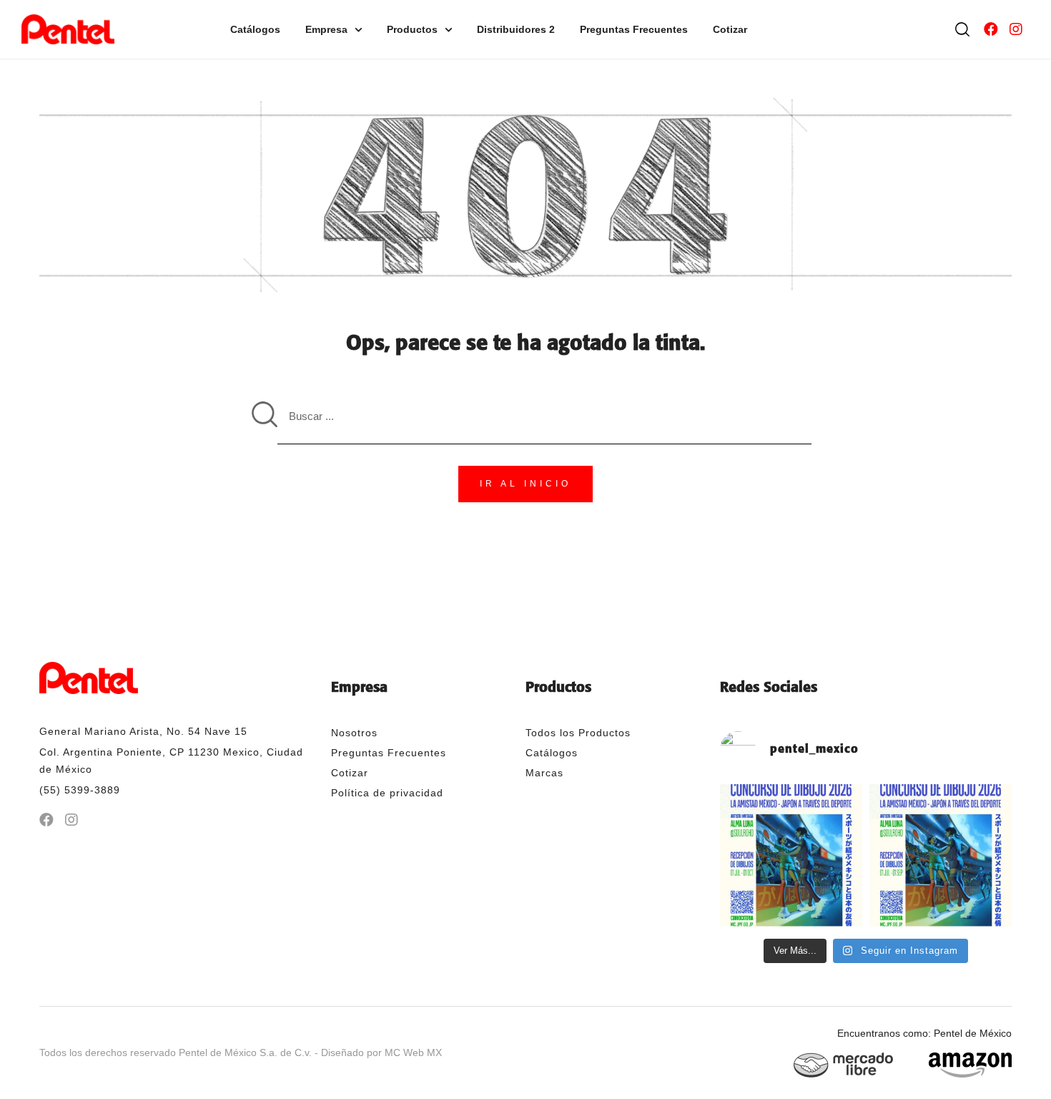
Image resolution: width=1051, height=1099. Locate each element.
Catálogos (255, 29)
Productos (412, 29)
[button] (525, 484)
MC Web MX (413, 1052)
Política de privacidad (387, 792)
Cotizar (730, 29)
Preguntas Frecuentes (634, 29)
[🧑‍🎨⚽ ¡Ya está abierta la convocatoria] (940, 855)
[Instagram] (1016, 29)
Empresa (326, 29)
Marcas (544, 772)
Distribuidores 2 (516, 29)
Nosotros (354, 732)
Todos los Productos (578, 732)
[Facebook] (991, 29)
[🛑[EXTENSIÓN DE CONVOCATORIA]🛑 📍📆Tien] (791, 855)
